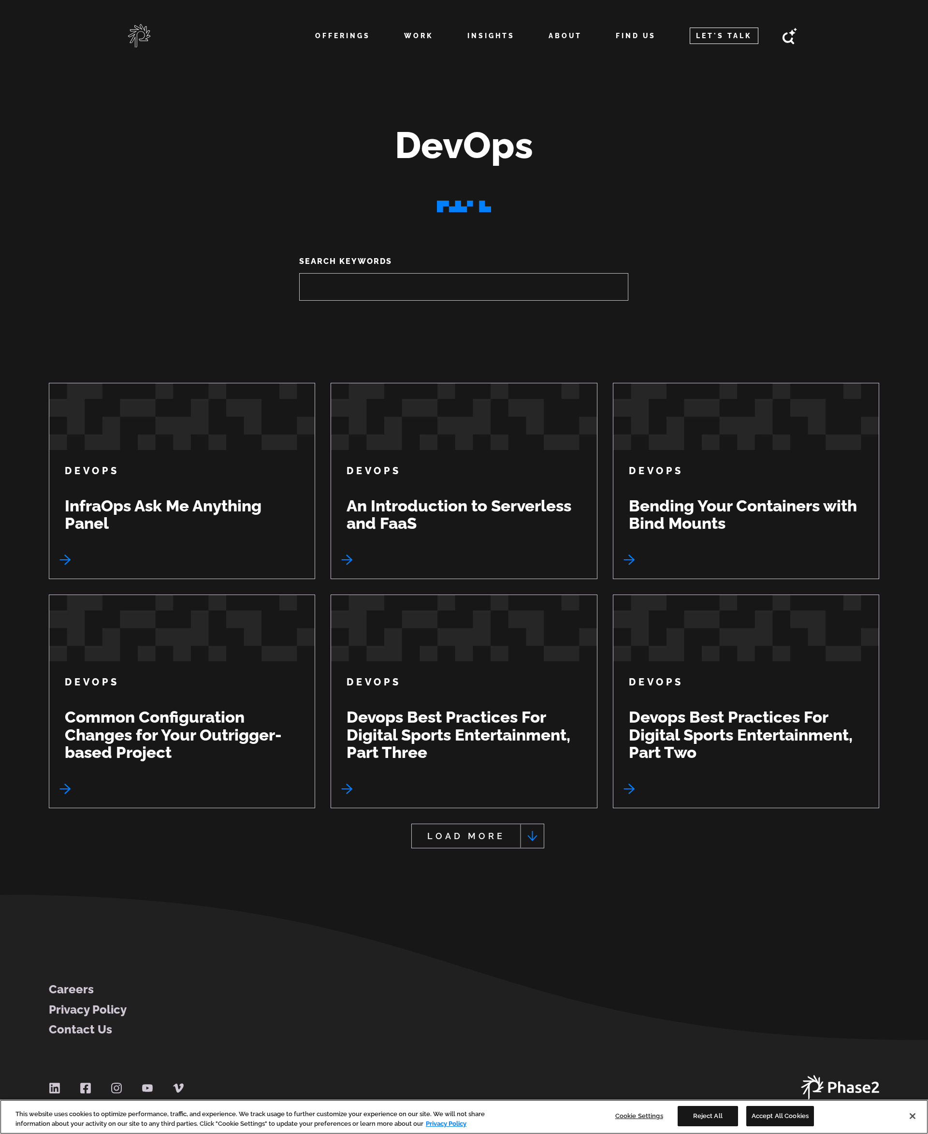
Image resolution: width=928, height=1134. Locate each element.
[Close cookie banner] (912, 1116)
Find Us (636, 36)
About (565, 36)
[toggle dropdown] (342, 47)
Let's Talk (724, 36)
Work (419, 36)
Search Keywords (345, 261)
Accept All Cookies (780, 1115)
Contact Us (80, 1029)
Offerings (342, 36)
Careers (71, 989)
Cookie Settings (639, 1115)
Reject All (708, 1115)
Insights (491, 36)
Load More (466, 836)
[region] (464, 1117)
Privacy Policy (88, 1009)
